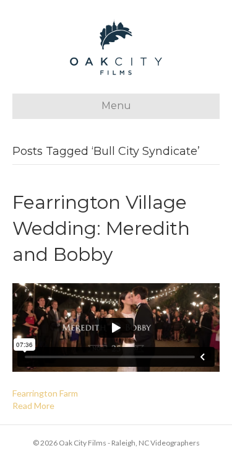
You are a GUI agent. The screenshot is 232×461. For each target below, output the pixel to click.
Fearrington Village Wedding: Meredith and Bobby (101, 228)
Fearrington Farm (45, 393)
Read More (33, 405)
